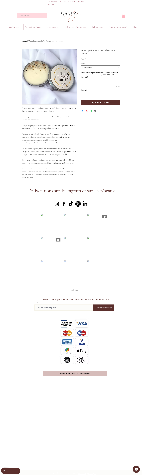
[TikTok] (71, 204)
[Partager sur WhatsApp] (91, 111)
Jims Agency (86, 473)
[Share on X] (95, 111)
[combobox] (100, 67)
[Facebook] (64, 204)
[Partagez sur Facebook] (82, 111)
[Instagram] (57, 204)
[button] (123, 16)
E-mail (36, 303)
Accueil (25, 41)
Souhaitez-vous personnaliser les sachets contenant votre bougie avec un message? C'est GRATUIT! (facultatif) (99, 75)
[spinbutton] (86, 94)
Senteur (84, 63)
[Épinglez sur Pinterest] (86, 111)
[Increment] (89, 94)
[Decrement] (82, 94)
